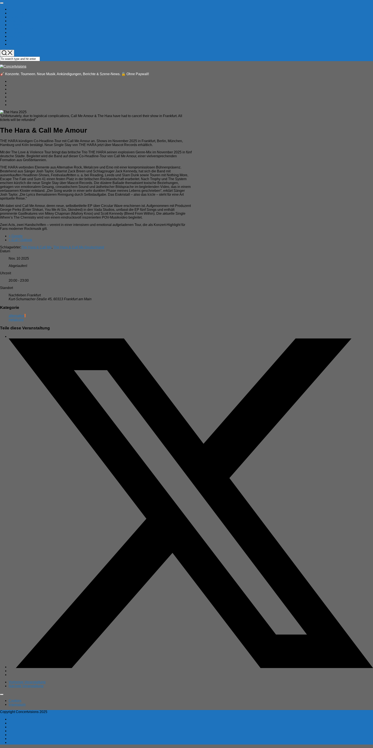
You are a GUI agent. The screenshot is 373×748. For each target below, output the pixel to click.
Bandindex (17, 36)
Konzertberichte (21, 13)
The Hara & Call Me (36, 247)
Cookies (15, 700)
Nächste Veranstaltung (26, 686)
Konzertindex (19, 40)
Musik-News (18, 21)
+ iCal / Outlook (20, 240)
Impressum (17, 704)
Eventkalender (20, 44)
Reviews (15, 32)
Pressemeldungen (23, 28)
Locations (16, 17)
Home (13, 9)
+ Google (16, 236)
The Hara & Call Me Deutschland (78, 247)
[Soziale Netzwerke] (191, 667)
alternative (17, 316)
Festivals (15, 25)
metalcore (16, 319)
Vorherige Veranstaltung (27, 682)
